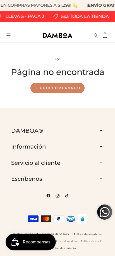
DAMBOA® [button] (27, 130)
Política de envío (91, 241)
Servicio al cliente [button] (35, 162)
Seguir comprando (57, 88)
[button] (8, 35)
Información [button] (28, 146)
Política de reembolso (88, 234)
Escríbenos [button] (26, 178)
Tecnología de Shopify (54, 233)
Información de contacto (59, 248)
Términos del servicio (63, 241)
